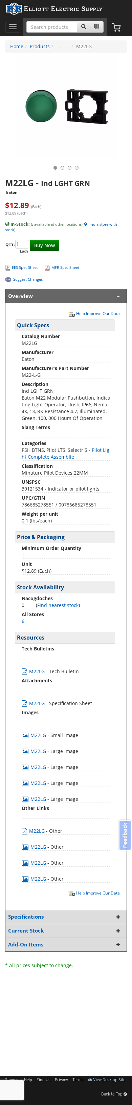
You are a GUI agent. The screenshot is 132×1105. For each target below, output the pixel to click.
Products (40, 46)
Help (28, 1080)
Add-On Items (25, 944)
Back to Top (112, 1094)
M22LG (37, 671)
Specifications (26, 917)
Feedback (125, 835)
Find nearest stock (58, 605)
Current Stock (26, 930)
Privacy (61, 1080)
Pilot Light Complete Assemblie (65, 453)
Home (16, 46)
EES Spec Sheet (25, 267)
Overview (20, 296)
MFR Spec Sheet (65, 267)
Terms (78, 1080)
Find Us (43, 1080)
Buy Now (44, 245)
